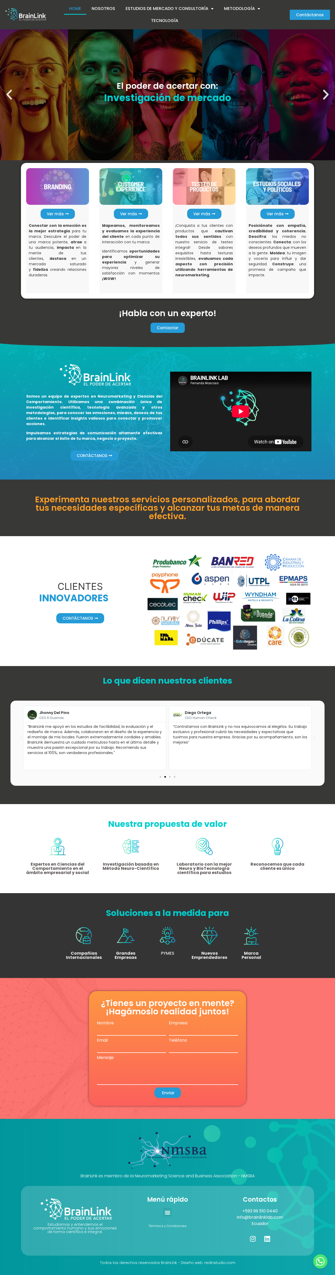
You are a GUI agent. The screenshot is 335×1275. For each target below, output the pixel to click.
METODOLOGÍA (239, 9)
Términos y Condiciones (167, 1226)
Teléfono (178, 1040)
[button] (9, 94)
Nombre (105, 1023)
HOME (75, 9)
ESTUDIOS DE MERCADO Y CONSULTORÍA (167, 9)
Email (102, 1040)
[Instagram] (252, 1238)
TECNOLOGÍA (164, 21)
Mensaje (105, 1058)
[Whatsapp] (320, 1261)
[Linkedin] (267, 1238)
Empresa (178, 1023)
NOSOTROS (103, 9)
